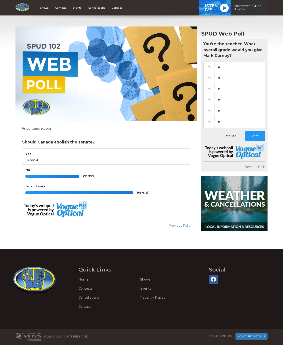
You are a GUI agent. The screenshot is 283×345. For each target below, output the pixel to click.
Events (77, 7)
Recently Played (153, 298)
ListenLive (210, 7)
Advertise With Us (251, 336)
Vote (255, 136)
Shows (44, 7)
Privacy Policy (221, 336)
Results (230, 136)
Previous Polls (179, 226)
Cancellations (96, 7)
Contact (117, 7)
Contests (60, 7)
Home (83, 279)
